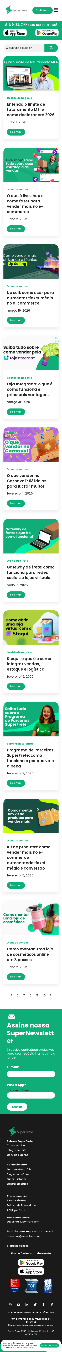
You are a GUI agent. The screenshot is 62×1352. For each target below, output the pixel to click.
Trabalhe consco (18, 1246)
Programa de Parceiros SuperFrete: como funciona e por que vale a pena (30, 758)
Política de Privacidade (23, 1347)
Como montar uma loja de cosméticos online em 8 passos (30, 954)
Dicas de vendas (17, 189)
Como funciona (17, 1145)
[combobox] (24, 48)
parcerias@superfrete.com (24, 1236)
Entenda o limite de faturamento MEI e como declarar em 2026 (30, 110)
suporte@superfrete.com (23, 1221)
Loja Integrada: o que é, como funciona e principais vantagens (30, 389)
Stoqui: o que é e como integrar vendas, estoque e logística (29, 664)
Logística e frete (17, 560)
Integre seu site (16, 1150)
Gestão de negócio (19, 98)
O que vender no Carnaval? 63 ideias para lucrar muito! (26, 481)
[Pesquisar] (51, 48)
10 (44, 995)
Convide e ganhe (17, 1155)
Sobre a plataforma (20, 743)
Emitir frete (42, 10)
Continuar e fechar (49, 1345)
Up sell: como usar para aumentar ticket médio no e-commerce (30, 298)
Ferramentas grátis (19, 1169)
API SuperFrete (16, 1210)
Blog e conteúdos (18, 1174)
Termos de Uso (16, 1200)
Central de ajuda (17, 1184)
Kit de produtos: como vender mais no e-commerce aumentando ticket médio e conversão (28, 857)
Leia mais (16, 132)
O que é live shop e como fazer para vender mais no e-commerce (25, 203)
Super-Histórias (17, 1179)
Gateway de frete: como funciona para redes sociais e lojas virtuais (31, 573)
